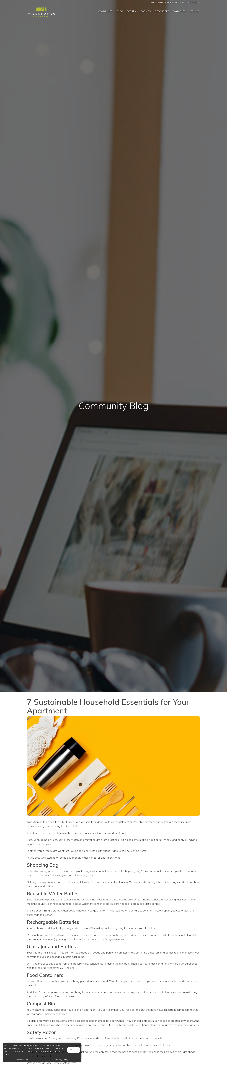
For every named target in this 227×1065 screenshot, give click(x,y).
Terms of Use (22, 1059)
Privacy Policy (61, 1059)
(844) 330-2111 (156, 2)
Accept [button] (73, 1050)
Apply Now (193, 2)
